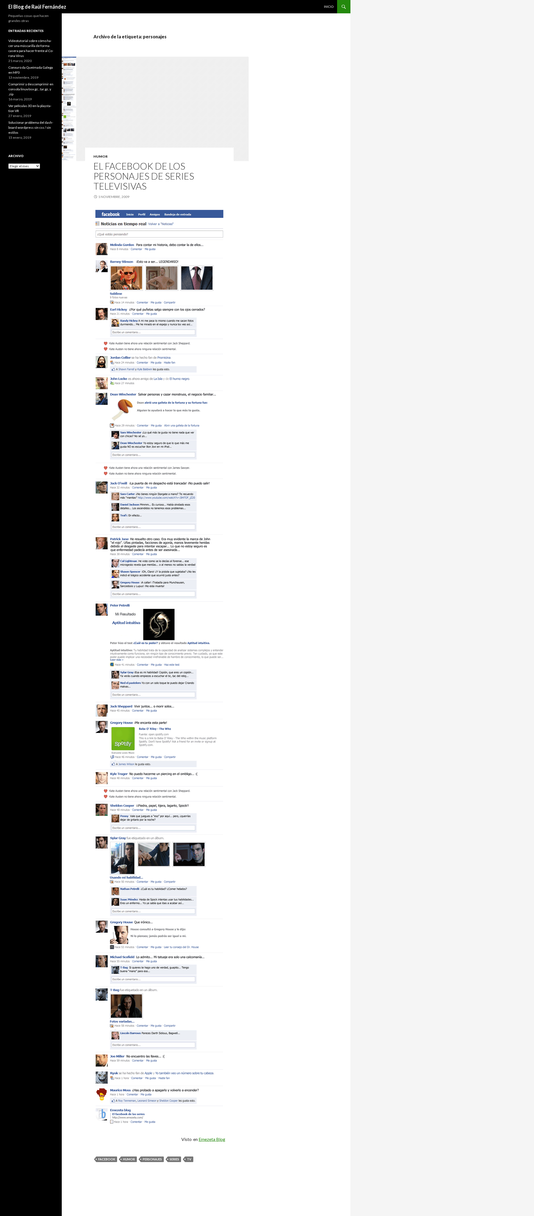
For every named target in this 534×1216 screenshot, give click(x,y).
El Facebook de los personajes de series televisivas (143, 176)
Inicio (328, 6)
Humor (100, 156)
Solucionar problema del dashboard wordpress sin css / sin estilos (30, 127)
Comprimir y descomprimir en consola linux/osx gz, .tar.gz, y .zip (30, 89)
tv (189, 1159)
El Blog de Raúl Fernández (37, 7)
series (174, 1159)
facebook (106, 1159)
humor (129, 1159)
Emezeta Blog (212, 1139)
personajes (152, 1159)
